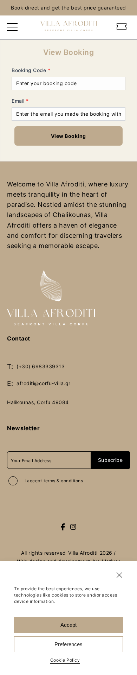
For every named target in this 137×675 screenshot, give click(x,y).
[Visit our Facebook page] (63, 527)
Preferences (68, 644)
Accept (68, 625)
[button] (119, 575)
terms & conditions (63, 480)
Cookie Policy (65, 660)
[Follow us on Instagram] (73, 527)
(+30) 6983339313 (41, 366)
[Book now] (121, 27)
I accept (54, 480)
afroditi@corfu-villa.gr (44, 383)
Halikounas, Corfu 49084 (38, 402)
